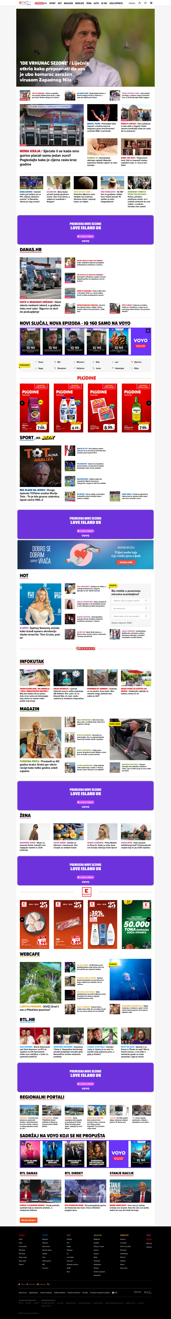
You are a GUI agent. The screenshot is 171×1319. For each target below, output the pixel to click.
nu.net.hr (141, 1303)
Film (68, 1243)
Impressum (23, 1292)
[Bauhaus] (85, 651)
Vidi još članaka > (28, 1220)
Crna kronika (23, 1246)
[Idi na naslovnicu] (26, 5)
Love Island (70, 1257)
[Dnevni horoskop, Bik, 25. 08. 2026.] (60, 362)
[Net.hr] (148, 1292)
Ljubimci (96, 1253)
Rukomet (45, 1243)
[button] (23, 330)
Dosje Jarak (22, 1261)
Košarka (44, 1253)
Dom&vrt (96, 1243)
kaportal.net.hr (71, 1303)
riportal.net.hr (98, 1303)
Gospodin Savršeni (72, 1264)
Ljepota (96, 1250)
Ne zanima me (119, 608)
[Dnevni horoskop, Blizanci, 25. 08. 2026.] (79, 362)
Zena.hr (28, 1303)
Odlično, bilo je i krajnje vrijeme (126, 600)
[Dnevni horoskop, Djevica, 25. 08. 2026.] (137, 362)
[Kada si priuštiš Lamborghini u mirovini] (130, 739)
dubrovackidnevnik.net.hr (114, 1303)
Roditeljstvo (97, 1264)
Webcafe (79, 3)
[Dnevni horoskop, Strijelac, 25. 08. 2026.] (79, 368)
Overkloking (124, 1253)
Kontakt (85, 1292)
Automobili (97, 1275)
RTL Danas (22, 1250)
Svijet (20, 1243)
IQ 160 (104, 3)
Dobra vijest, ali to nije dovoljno (126, 616)
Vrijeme (21, 1264)
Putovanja (97, 1261)
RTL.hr (21, 1303)
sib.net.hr (60, 1303)
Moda (95, 1257)
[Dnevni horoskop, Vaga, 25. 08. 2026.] (41, 368)
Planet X (122, 1257)
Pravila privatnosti (74, 1292)
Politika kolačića (59, 1292)
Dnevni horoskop (125, 1246)
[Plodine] (85, 378)
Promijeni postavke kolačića (100, 1292)
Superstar (70, 1261)
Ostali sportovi (46, 1261)
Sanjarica (149, 1247)
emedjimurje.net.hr (48, 1303)
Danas (22, 1235)
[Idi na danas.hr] (41, 3)
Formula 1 (45, 1268)
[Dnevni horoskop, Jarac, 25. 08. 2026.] (99, 368)
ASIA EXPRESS (116, 3)
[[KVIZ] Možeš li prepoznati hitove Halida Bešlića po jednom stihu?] (130, 979)
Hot (60, 3)
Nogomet (45, 1239)
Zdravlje (96, 1268)
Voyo (68, 1271)
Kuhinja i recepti (99, 1246)
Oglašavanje (33, 1292)
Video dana (123, 1268)
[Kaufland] (85, 892)
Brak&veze (97, 1239)
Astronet (123, 1239)
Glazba (69, 1246)
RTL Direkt (22, 1253)
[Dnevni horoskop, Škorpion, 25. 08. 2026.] (60, 368)
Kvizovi (122, 1264)
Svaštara (122, 1261)
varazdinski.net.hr (85, 1303)
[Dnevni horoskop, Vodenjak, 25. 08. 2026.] (118, 368)
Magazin (68, 3)
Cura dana (123, 1243)
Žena (88, 3)
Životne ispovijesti (99, 1271)
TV (67, 1253)
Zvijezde (69, 1239)
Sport (52, 3)
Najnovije (149, 1243)
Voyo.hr (36, 1303)
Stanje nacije (23, 1257)
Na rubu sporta (46, 1250)
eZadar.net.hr (130, 1303)
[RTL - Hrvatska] (138, 1292)
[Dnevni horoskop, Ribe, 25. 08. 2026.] (137, 368)
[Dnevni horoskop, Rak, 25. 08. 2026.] (99, 362)
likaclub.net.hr (46, 1306)
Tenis (43, 1257)
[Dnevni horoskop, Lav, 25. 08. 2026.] (118, 362)
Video (149, 1239)
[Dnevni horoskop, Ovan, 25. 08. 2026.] (41, 362)
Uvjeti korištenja (46, 1292)
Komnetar (123, 1250)
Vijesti (21, 1239)
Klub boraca (46, 1246)
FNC (43, 1264)
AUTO (96, 3)
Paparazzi (69, 1250)
